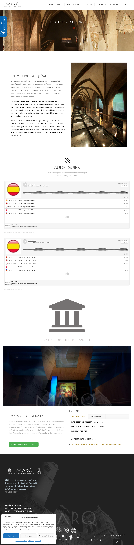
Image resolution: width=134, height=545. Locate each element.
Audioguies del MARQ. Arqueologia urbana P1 (22, 232)
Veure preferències (46, 536)
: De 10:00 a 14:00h (88, 426)
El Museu (9, 480)
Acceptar (11, 536)
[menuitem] (51, 4)
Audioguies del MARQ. (16, 289)
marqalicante (7, 232)
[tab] (78, 416)
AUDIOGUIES (67, 167)
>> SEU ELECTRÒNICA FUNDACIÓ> (20, 511)
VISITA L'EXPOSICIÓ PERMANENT (67, 340)
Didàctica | (23, 483)
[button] (53, 518)
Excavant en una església (28, 76)
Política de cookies (21, 541)
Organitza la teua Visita (25, 480)
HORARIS (75, 411)
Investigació (10, 483)
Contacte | (11, 486)
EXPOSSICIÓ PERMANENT (27, 416)
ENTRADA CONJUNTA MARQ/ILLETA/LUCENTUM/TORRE (95, 444)
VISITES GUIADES (96, 417)
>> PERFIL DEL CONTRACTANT (18, 508)
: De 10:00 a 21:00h (90, 422)
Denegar (28, 536)
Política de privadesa (25, 486)
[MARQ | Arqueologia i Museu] (12, 4)
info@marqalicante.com (16, 489)
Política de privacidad (34, 541)
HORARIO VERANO (78, 417)
